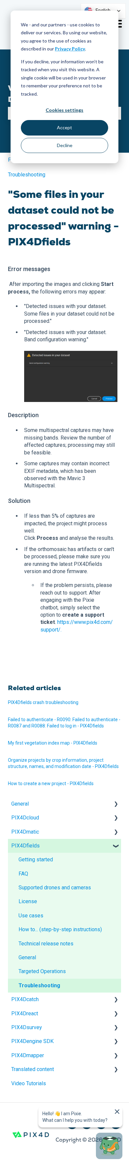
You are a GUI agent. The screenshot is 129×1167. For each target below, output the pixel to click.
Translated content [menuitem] (32, 1069)
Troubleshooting (26, 174)
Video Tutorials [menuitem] (28, 1083)
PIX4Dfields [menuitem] (25, 846)
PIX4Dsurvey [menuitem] (26, 1027)
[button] (115, 804)
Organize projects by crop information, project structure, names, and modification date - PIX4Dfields (63, 763)
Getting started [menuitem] (36, 859)
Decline (64, 145)
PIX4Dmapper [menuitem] (27, 1055)
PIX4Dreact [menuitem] (24, 1013)
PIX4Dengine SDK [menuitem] (32, 1041)
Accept (64, 127)
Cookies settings (64, 110)
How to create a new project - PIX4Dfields (51, 783)
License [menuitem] (28, 901)
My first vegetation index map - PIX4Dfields (52, 743)
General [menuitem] (20, 804)
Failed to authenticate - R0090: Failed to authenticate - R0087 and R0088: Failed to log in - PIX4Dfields (64, 723)
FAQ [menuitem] (23, 874)
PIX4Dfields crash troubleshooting (43, 702)
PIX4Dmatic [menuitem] (25, 832)
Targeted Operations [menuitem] (42, 971)
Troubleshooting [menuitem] (39, 985)
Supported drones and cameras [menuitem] (55, 887)
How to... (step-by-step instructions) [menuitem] (60, 929)
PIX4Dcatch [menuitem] (25, 999)
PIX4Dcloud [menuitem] (25, 817)
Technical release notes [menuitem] (46, 943)
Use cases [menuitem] (31, 915)
